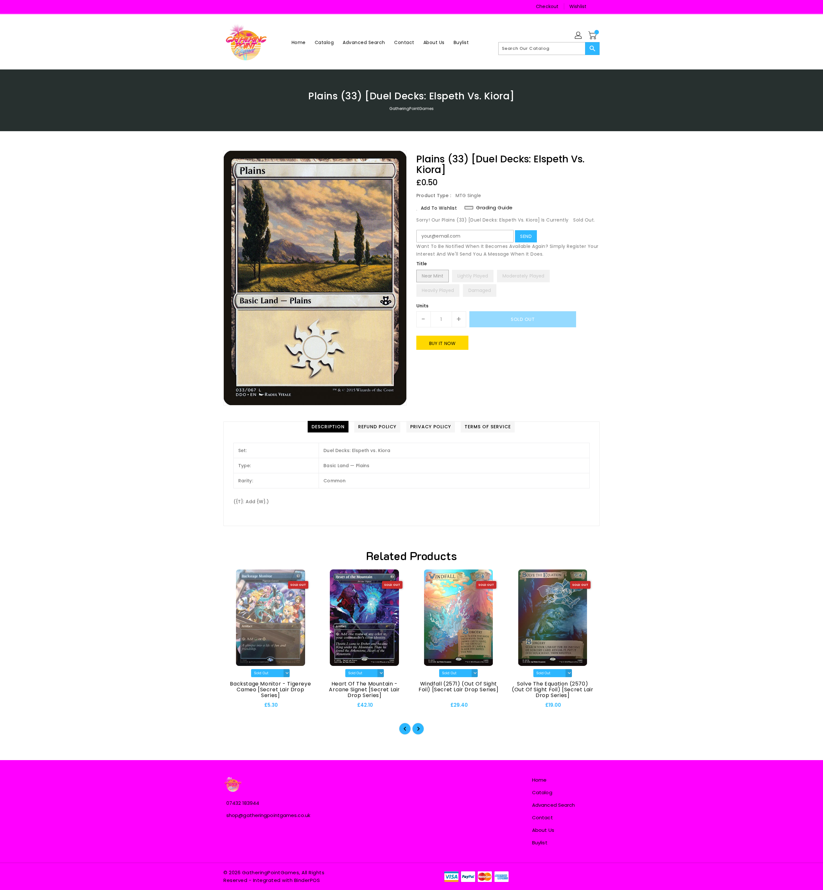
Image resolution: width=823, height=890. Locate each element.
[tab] (328, 426)
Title (421, 263)
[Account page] (578, 35)
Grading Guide (494, 207)
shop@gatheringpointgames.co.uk (268, 815)
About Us (543, 830)
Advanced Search (553, 805)
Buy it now (442, 343)
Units (422, 306)
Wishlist (577, 6)
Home (539, 779)
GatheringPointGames (411, 108)
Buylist (539, 842)
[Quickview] (233, 707)
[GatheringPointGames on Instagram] (241, 6)
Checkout (547, 6)
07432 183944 (242, 803)
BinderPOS (307, 880)
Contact (542, 817)
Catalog (542, 792)
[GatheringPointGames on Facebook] (229, 6)
